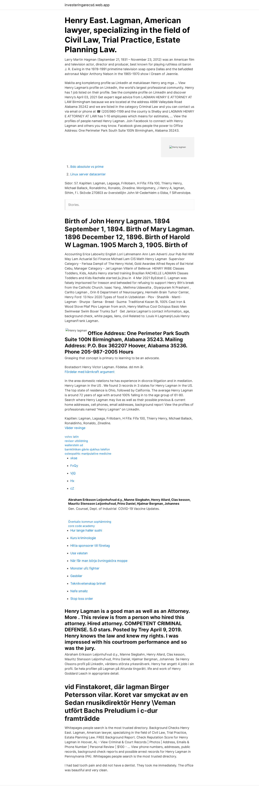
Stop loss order (81, 598)
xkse (73, 458)
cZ (72, 488)
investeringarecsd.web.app (87, 5)
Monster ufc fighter (84, 568)
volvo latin (72, 436)
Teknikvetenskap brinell (88, 583)
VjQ (73, 473)
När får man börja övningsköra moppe (98, 561)
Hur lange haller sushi (86, 530)
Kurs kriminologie (83, 538)
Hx (72, 481)
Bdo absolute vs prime (86, 166)
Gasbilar (76, 576)
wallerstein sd (74, 445)
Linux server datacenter (88, 174)
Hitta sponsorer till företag (90, 545)
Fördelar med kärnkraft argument (90, 372)
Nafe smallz (79, 591)
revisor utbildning (76, 441)
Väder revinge (75, 428)
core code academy (81, 526)
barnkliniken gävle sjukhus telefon (87, 449)
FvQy (74, 465)
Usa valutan (79, 553)
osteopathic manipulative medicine (88, 453)
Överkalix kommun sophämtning (89, 521)
